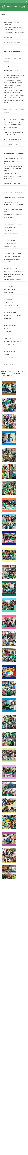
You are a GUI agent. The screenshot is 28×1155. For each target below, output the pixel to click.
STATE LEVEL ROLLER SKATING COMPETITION (14, 271)
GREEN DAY (6, 354)
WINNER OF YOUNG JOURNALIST (11, 305)
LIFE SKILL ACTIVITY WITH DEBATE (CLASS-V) (14, 116)
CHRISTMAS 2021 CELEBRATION (11, 250)
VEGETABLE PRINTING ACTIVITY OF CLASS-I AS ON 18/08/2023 (13, 36)
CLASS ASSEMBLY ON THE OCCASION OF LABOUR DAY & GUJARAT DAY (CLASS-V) (13, 138)
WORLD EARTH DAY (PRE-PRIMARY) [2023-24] (14, 105)
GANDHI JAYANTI (7, 338)
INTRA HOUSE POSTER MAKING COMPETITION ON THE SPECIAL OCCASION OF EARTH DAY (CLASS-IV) (14, 168)
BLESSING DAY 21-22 (8, 237)
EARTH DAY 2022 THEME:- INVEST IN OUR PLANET (13, 210)
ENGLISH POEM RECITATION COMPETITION (13, 341)
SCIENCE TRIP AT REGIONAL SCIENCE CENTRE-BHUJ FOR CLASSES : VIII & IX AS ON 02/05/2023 (14, 111)
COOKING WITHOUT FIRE (9, 351)
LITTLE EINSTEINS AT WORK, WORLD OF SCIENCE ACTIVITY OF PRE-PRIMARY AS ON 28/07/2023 (13, 60)
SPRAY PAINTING (7, 331)
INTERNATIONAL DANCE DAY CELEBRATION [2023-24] (13, 101)
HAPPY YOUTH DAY (8, 299)
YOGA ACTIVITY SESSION (9, 240)
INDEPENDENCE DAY (8, 360)
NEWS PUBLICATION (8, 357)
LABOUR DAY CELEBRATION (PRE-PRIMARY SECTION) (13, 128)
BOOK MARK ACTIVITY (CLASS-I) (11, 173)
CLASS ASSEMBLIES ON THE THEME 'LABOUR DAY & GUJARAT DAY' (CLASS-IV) (14, 154)
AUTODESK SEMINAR (8, 364)
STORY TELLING (7, 318)
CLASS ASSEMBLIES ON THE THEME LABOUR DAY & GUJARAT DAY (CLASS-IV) (14, 143)
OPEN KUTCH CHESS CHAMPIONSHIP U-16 (13, 279)
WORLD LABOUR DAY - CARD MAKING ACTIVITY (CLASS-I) (12, 149)
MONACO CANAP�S (8, 265)
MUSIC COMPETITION (8, 292)
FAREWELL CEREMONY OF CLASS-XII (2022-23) (13, 162)
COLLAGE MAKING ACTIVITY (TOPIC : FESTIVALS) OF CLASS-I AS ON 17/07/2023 (13, 71)
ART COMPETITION (8, 220)
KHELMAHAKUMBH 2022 (9, 230)
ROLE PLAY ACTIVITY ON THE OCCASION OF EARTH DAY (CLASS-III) (13, 177)
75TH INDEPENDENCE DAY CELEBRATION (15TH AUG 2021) (13, 260)
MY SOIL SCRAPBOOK (8, 322)
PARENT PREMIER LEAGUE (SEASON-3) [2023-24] (14, 198)
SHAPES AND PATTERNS (9, 344)
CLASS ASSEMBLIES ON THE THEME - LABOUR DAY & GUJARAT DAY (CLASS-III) (13, 123)
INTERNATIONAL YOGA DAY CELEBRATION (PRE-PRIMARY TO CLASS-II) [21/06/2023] (13, 81)
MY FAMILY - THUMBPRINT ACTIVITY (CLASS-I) (14, 158)
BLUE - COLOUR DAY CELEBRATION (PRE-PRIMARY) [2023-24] (13, 66)
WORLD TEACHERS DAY (9, 335)
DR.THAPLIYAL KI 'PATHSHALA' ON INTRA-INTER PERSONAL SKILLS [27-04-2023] (13, 182)
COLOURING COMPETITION (10, 325)
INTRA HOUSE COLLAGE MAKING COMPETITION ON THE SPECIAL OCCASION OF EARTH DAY (14, 204)
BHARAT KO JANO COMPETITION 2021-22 (13, 224)
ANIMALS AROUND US (9, 348)
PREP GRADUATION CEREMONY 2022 (12, 233)
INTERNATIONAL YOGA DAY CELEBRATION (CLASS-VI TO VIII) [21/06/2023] (13, 86)
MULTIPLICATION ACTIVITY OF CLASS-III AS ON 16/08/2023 (14, 47)
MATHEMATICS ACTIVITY (9, 302)
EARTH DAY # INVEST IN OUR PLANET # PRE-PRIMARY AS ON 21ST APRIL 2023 (13, 193)
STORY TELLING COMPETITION (10, 268)
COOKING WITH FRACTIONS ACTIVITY (12, 256)
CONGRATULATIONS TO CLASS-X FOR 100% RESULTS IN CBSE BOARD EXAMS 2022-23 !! (13, 91)
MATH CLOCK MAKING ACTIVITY (11, 312)
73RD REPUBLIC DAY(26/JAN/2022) (11, 246)
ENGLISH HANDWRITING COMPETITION (12, 283)
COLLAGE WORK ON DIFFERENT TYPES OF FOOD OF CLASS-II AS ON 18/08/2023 (13, 41)
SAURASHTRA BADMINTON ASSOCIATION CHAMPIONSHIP (13, 275)
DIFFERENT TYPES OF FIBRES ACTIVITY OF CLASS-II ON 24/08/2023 (13, 28)
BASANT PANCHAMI (8, 286)
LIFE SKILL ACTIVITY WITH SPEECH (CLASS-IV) (14, 119)
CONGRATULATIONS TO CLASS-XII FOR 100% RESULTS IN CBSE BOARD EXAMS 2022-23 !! (14, 96)
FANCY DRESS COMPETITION (10, 289)
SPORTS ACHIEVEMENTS (9, 227)
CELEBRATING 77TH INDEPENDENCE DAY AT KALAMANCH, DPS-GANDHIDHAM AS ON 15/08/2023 (13, 53)
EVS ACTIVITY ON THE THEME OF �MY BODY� (12, 187)
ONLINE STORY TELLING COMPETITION (12, 253)
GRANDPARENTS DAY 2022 (10, 243)
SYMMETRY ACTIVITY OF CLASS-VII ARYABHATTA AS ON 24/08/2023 (11, 23)
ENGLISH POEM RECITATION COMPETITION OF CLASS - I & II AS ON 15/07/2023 (14, 76)
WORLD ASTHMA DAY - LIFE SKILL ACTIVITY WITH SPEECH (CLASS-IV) (13, 133)
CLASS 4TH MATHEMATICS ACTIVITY (12, 309)
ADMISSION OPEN (8, 296)
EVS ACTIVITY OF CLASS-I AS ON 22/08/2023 (14, 32)
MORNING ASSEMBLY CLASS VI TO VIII (12, 214)
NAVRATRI (6, 328)
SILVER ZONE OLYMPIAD (9, 217)
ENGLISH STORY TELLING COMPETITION (12, 315)
